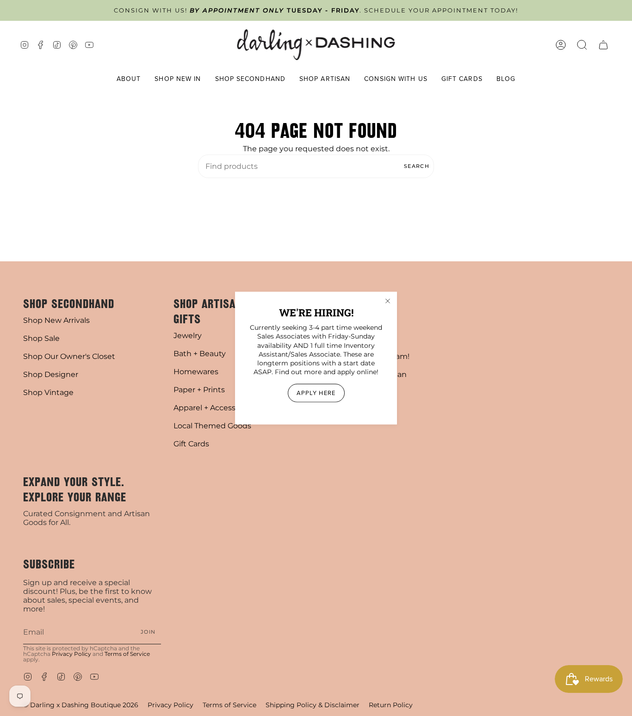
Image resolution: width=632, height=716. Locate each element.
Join (148, 632)
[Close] (387, 301)
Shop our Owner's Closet (69, 356)
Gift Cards (191, 443)
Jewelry (187, 335)
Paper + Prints (199, 389)
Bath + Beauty (199, 353)
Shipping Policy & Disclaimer (312, 705)
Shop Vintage (48, 392)
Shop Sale (41, 338)
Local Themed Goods (212, 425)
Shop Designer (50, 374)
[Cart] (603, 44)
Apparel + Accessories (213, 407)
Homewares (195, 371)
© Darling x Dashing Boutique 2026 (80, 705)
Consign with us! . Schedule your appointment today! (316, 10)
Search (416, 166)
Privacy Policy (71, 653)
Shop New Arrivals (56, 320)
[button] (129, 79)
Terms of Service (127, 653)
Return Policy (391, 705)
